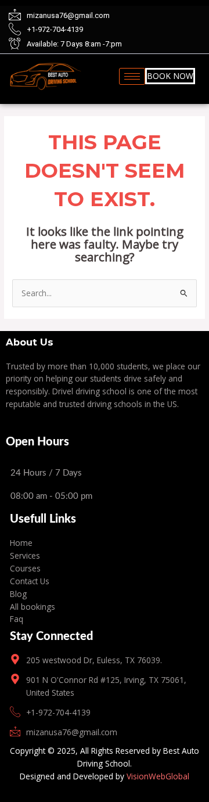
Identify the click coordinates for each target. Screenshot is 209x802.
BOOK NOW (170, 75)
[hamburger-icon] (132, 76)
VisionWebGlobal (158, 776)
